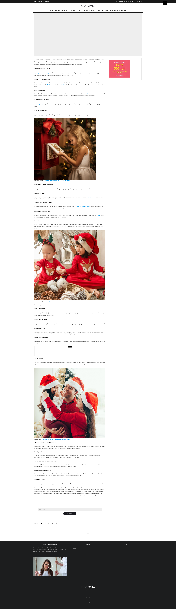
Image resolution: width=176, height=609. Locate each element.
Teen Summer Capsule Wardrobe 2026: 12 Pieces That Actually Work (128, 552)
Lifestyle (72, 10)
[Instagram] (128, 1)
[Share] (41, 523)
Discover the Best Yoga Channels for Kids (58, 352)
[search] (103, 548)
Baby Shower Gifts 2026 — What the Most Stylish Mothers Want (129, 572)
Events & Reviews (114, 10)
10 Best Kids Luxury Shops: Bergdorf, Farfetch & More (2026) (129, 566)
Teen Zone (104, 10)
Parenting (85, 10)
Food (79, 10)
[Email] (56, 523)
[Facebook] (124, 1)
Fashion (57, 10)
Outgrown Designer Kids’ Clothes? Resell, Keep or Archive (130, 559)
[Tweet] (45, 523)
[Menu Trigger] (165, 3)
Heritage (123, 10)
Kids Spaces (64, 10)
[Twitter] (126, 1)
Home (51, 10)
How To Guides (95, 10)
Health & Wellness (48, 349)
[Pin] (48, 523)
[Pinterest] (130, 1)
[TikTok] (132, 1)
